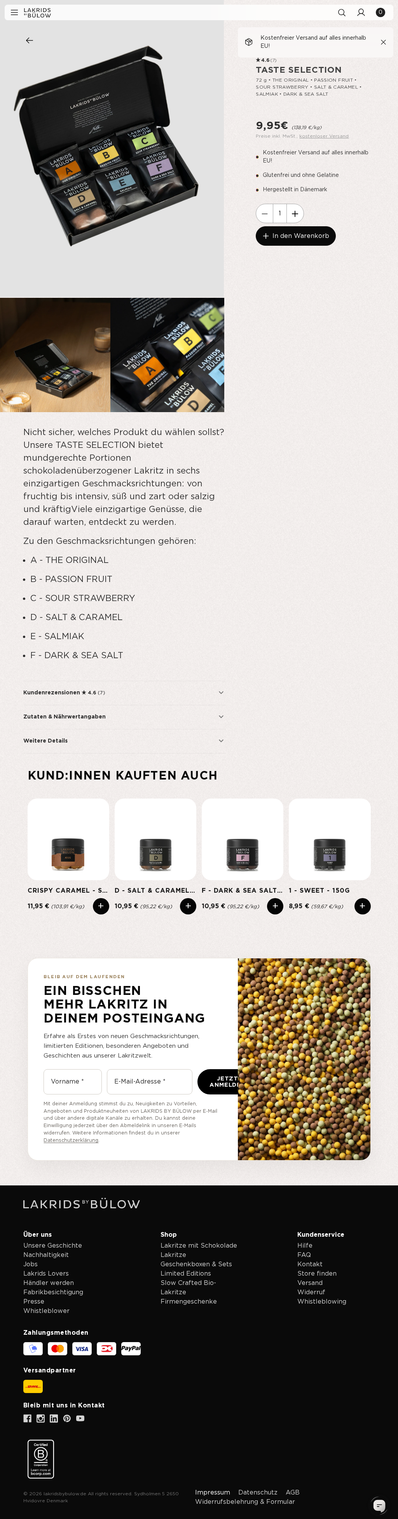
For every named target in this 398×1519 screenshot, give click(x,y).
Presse (33, 1302)
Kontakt (310, 1264)
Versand (310, 1283)
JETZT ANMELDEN (227, 1082)
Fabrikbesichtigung (53, 1292)
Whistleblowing (321, 1302)
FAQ (304, 1255)
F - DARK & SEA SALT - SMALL (242, 891)
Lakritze (173, 1255)
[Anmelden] (361, 12)
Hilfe (304, 1246)
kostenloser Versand (324, 136)
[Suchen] (341, 12)
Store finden (317, 1274)
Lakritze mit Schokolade (199, 1246)
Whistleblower (46, 1311)
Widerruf (311, 1292)
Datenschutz (258, 1492)
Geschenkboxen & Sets (196, 1264)
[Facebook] (27, 1418)
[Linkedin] (54, 1418)
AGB (293, 1492)
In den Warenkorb (300, 236)
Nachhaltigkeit (46, 1255)
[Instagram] (41, 1418)
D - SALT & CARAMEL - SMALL (155, 891)
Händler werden (48, 1283)
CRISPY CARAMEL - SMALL (68, 891)
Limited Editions (186, 1274)
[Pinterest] (67, 1418)
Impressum (212, 1492)
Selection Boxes (29, 40)
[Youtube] (80, 1418)
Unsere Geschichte (52, 1246)
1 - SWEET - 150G (319, 891)
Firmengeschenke (189, 1302)
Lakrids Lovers (46, 1274)
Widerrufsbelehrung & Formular (245, 1502)
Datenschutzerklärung (71, 1140)
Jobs (30, 1264)
